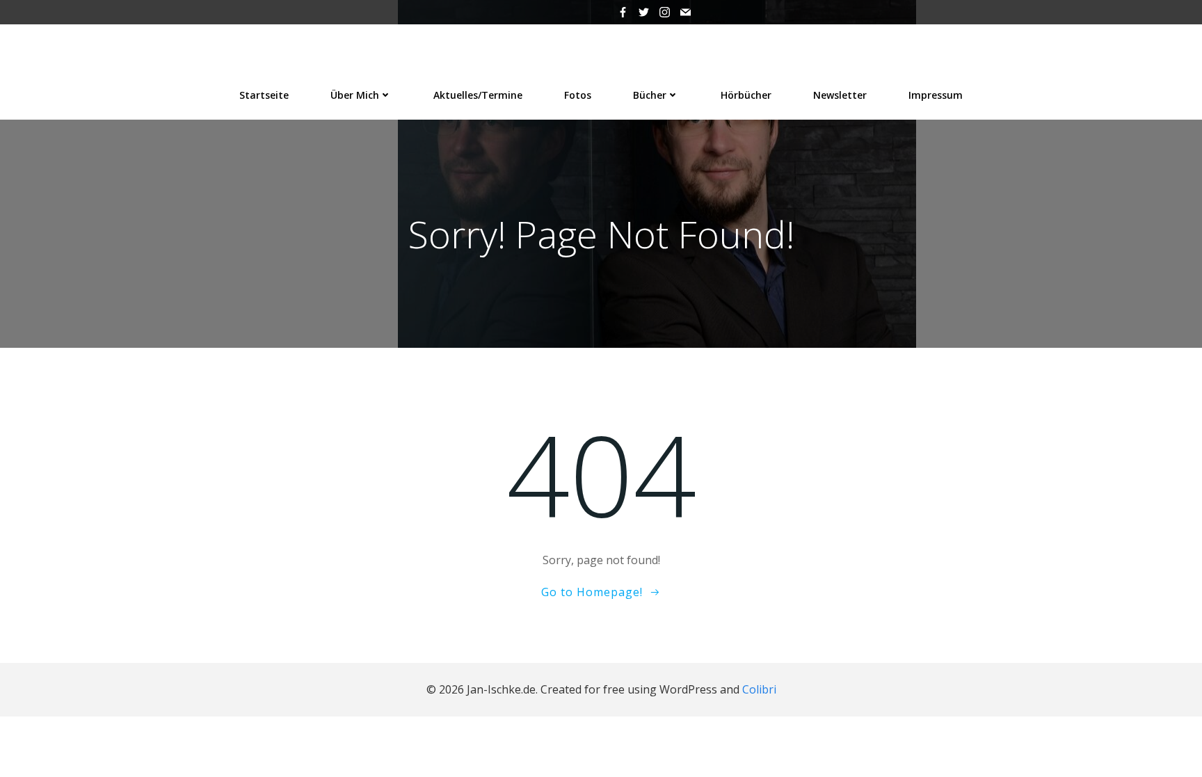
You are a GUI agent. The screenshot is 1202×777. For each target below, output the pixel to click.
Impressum (935, 95)
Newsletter (840, 95)
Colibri (759, 689)
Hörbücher (746, 95)
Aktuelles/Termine (477, 95)
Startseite (264, 95)
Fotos (577, 95)
